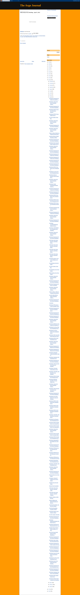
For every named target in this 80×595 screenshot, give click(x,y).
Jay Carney (21, 36)
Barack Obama (26, 35)
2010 (49, 591)
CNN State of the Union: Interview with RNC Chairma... (53, 494)
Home (33, 61)
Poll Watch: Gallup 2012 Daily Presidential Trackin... (53, 103)
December (51, 81)
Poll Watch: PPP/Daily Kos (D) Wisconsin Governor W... (54, 454)
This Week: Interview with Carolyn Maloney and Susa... (53, 260)
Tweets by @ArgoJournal (51, 10)
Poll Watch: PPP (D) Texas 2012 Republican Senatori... (54, 111)
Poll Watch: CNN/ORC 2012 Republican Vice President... (54, 373)
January (50, 586)
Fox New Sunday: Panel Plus (54, 514)
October (50, 85)
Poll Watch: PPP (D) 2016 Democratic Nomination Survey (53, 402)
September (51, 87)
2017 (49, 69)
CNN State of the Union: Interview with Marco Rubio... (53, 241)
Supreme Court (34, 36)
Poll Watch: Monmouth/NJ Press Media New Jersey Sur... (54, 441)
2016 (49, 71)
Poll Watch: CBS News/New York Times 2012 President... (54, 365)
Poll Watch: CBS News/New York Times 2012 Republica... (54, 390)
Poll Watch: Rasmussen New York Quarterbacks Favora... (54, 209)
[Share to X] (35, 33)
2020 (49, 64)
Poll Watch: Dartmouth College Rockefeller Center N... (54, 354)
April (50, 96)
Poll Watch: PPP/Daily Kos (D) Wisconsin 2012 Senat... (54, 449)
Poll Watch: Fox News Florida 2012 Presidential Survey (54, 332)
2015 (49, 73)
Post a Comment (23, 43)
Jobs (24, 36)
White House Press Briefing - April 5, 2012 (30, 12)
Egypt (34, 35)
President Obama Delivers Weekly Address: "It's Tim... (53, 529)
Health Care (37, 35)
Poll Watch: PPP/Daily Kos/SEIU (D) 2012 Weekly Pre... (53, 381)
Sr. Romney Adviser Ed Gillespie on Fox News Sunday (53, 479)
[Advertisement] (29, 52)
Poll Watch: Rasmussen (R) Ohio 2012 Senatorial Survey (54, 309)
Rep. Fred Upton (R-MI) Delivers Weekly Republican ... (53, 533)
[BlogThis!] (34, 33)
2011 (49, 589)
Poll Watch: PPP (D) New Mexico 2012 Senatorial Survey (53, 196)
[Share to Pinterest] (37, 33)
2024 (49, 62)
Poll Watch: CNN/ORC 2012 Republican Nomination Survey (54, 416)
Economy (30, 35)
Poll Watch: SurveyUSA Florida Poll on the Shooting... (53, 562)
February (51, 584)
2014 (49, 75)
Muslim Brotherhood (29, 36)
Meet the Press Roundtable (54, 485)
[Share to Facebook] (36, 33)
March (50, 582)
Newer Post (22, 61)
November (51, 83)
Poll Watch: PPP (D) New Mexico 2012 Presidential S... (54, 168)
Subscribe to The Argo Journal (52, 15)
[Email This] (33, 33)
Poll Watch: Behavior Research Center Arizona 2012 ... (54, 176)
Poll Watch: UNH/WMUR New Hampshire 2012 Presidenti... (54, 229)
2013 (49, 77)
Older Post (43, 61)
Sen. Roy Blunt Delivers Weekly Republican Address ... (53, 296)
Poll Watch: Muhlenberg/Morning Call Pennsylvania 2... (54, 521)
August (50, 89)
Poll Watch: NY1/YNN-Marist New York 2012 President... (53, 398)
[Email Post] (32, 33)
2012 (23, 35)
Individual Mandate (42, 35)
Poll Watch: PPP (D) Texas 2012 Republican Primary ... (54, 204)
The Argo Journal (30, 5)
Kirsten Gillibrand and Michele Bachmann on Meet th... (53, 501)
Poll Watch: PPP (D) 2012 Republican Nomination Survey (53, 411)
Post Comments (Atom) (29, 63)
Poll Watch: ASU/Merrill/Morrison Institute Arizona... (53, 224)
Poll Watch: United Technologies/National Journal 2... (53, 185)
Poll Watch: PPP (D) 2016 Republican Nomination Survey (53, 407)
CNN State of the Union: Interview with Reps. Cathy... (53, 489)
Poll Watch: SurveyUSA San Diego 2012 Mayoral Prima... (54, 554)
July (50, 91)
